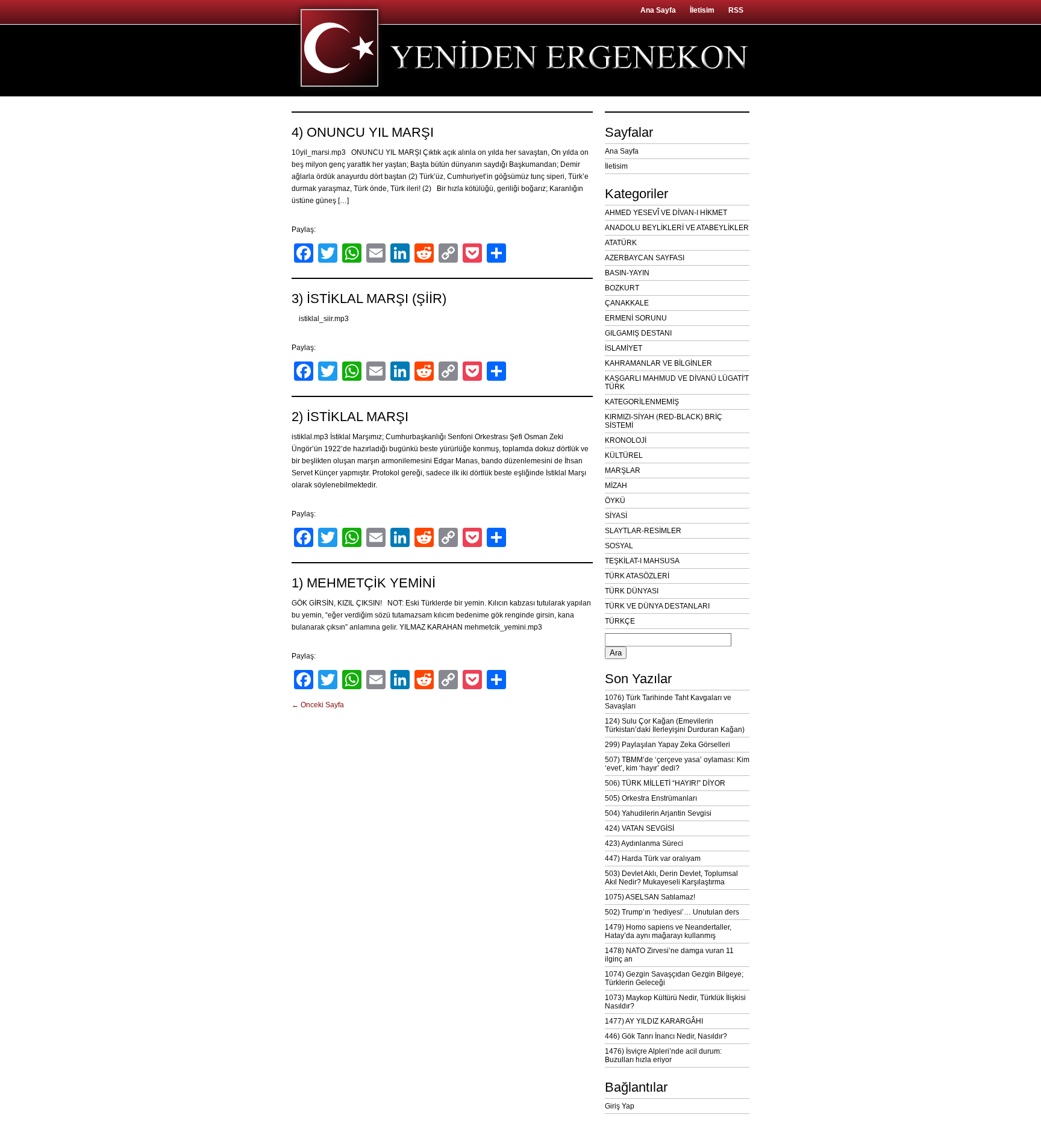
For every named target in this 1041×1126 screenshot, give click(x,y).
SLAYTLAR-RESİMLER (643, 531)
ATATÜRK (621, 243)
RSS (735, 10)
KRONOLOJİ (625, 440)
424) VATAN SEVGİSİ (639, 828)
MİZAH (616, 485)
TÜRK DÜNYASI (631, 591)
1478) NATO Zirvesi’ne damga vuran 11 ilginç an (669, 954)
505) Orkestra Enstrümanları (651, 798)
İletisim (702, 10)
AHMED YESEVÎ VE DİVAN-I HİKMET (666, 212)
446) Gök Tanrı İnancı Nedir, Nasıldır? (666, 1036)
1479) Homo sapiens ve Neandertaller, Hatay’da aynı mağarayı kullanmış (668, 931)
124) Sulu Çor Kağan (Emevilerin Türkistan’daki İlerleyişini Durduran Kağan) (675, 725)
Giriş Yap (619, 1106)
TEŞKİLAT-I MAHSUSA (642, 561)
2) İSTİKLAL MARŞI (350, 416)
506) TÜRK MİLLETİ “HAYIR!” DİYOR (665, 783)
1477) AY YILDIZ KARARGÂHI (654, 1021)
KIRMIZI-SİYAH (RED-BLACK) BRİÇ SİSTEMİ (663, 421)
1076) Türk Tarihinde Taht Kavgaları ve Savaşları (668, 701)
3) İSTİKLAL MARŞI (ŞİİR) (369, 298)
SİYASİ (616, 515)
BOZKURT (622, 288)
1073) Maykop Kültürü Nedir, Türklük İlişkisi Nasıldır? (675, 1001)
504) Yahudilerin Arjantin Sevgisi (658, 813)
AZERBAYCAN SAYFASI (644, 258)
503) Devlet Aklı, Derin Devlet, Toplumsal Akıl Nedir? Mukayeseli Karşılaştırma (671, 877)
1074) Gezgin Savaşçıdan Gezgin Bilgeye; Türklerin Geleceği (674, 978)
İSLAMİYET (623, 348)
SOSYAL (619, 546)
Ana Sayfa (658, 10)
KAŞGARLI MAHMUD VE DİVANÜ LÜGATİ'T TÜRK (677, 382)
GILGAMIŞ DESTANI (638, 333)
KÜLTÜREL (624, 455)
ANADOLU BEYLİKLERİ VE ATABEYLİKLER (677, 228)
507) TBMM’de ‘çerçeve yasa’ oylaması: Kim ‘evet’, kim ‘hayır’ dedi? (677, 763)
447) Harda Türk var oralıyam (653, 858)
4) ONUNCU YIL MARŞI (363, 132)
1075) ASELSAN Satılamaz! (650, 897)
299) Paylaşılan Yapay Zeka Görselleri (667, 744)
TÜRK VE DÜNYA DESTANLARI (657, 606)
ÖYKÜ (615, 500)
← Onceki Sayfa (318, 705)
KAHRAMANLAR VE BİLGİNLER (658, 363)
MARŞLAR (622, 470)
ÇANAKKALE (627, 303)
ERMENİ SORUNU (636, 318)
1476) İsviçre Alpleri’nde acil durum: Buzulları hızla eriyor (663, 1055)
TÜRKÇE (620, 621)
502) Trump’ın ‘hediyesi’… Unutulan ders (672, 912)
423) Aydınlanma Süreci (644, 843)
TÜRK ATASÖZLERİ (637, 576)
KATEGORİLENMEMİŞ (642, 402)
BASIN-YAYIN (627, 273)
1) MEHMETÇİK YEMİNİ (364, 582)
